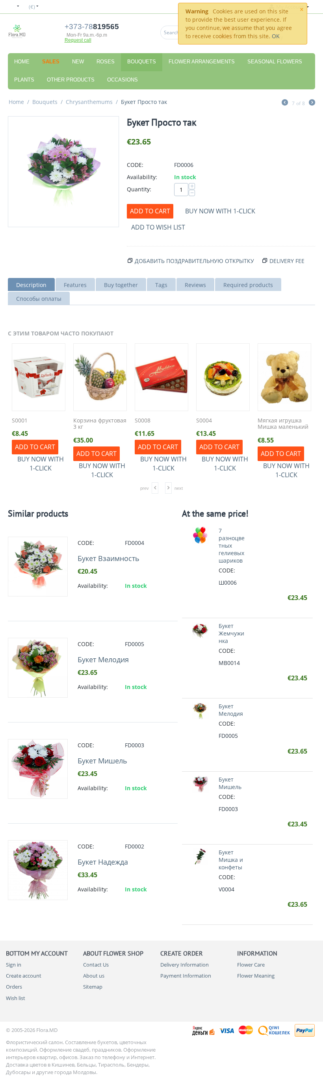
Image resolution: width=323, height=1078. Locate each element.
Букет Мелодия (103, 659)
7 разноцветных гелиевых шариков (232, 545)
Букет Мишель (102, 760)
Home (22, 62)
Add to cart (150, 211)
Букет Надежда (103, 862)
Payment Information (185, 975)
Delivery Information (184, 964)
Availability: (142, 177)
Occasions (122, 80)
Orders (14, 986)
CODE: (135, 165)
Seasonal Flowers (274, 62)
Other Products (71, 80)
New (78, 62)
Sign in (13, 964)
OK (276, 36)
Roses (106, 62)
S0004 (204, 420)
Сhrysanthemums (89, 102)
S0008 (142, 420)
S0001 (20, 420)
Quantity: (139, 189)
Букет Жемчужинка (231, 633)
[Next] (312, 103)
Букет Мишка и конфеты (231, 859)
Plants (24, 80)
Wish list (15, 998)
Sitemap (92, 986)
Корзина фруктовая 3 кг (99, 424)
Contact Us (96, 964)
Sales (50, 62)
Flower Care (251, 964)
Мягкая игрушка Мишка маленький (283, 424)
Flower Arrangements (202, 62)
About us (93, 975)
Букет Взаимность (108, 558)
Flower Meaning (256, 975)
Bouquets (141, 62)
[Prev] (285, 103)
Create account (23, 975)
